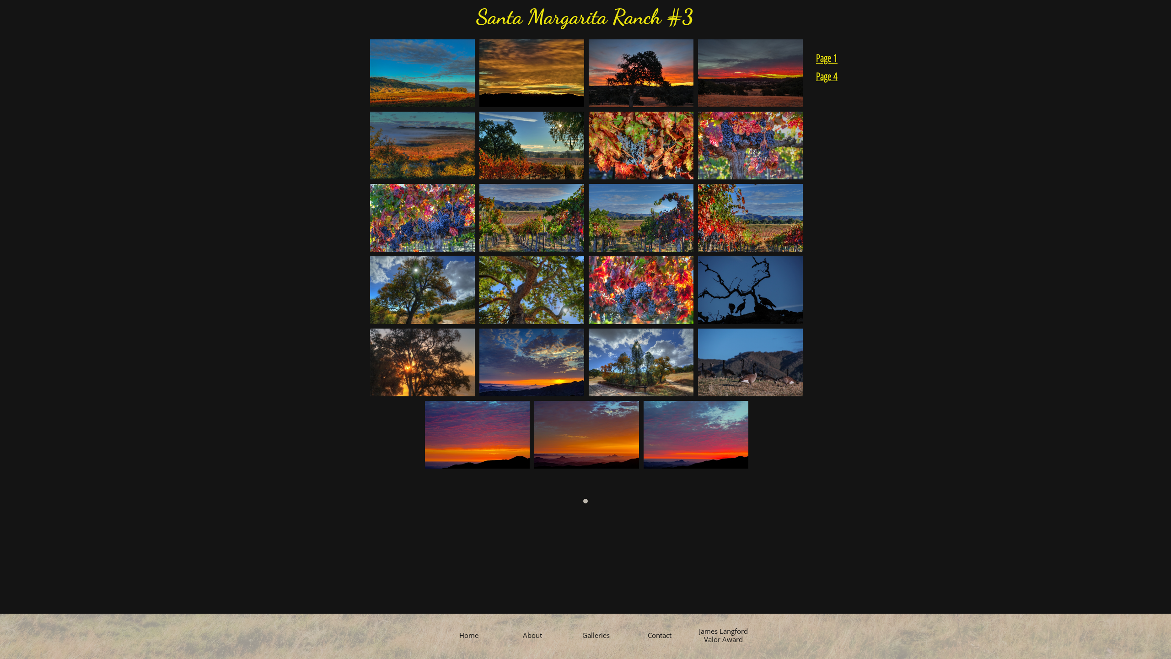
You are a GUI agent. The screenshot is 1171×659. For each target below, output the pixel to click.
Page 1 (827, 58)
